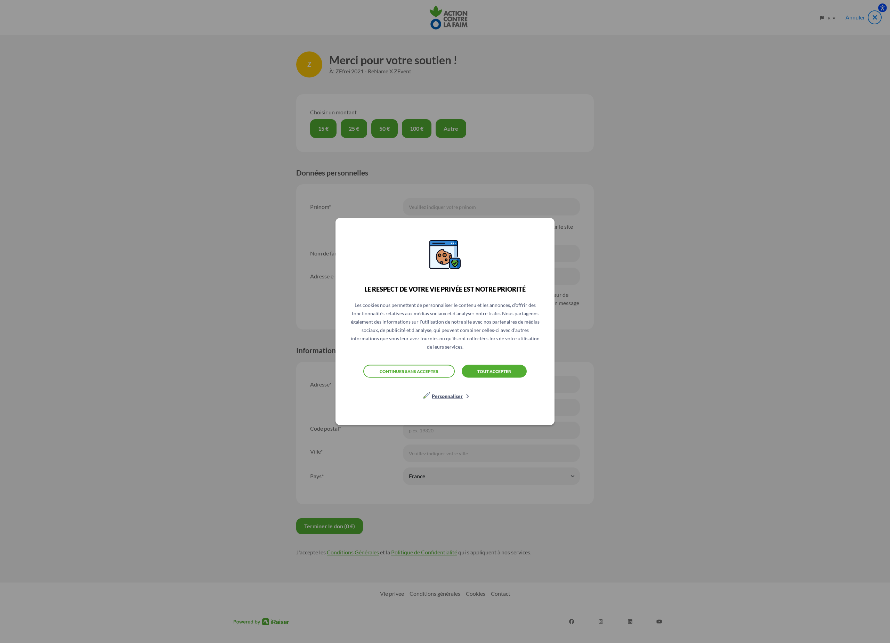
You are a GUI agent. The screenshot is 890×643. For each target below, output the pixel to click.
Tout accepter (494, 371)
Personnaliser (447, 396)
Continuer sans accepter (409, 371)
